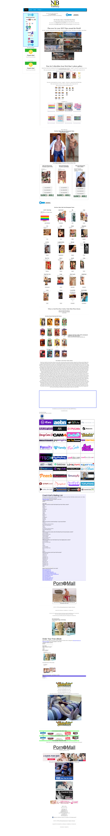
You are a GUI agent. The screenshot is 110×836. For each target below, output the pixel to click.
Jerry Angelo (42, 374)
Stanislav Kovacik (74, 384)
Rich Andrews (53, 382)
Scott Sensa (80, 383)
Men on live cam (67, 689)
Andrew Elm (69, 362)
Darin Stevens (55, 367)
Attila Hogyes (47, 363)
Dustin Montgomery (85, 368)
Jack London (66, 372)
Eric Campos (63, 369)
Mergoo (83, 378)
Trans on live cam (67, 692)
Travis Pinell (42, 386)
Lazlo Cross (46, 377)
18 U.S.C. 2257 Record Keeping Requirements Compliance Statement (64, 607)
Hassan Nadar (81, 371)
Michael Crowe (44, 379)
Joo (75, 375)
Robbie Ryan (74, 382)
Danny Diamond (47, 367)
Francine (41, 370)
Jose (76, 375)
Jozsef (87, 375)
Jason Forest (66, 373)
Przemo (83, 381)
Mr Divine (81, 379)
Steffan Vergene (81, 384)
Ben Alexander (79, 363)
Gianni (52, 371)
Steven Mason (42, 385)
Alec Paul (56, 362)
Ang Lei (72, 362)
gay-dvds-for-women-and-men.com (64, 812)
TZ (47, 385)
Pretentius (80, 381)
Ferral (87, 369)
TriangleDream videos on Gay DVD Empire (70, 742)
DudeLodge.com (64, 809)
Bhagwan (83, 363)
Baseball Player (63, 363)
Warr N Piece (81, 386)
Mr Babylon (78, 379)
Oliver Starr (86, 380)
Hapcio (78, 371)
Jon (69, 375)
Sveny (46, 385)
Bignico (86, 363)
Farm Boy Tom (84, 369)
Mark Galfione (82, 377)
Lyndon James (73, 377)
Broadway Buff (52, 30)
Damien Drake (66, 366)
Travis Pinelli (47, 386)
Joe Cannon (69, 374)
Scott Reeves (76, 383)
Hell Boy (48, 372)
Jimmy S (57, 374)
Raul (46, 382)
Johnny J (48, 375)
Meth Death (86, 378)
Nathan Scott (57, 380)
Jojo (67, 375)
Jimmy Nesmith (52, 374)
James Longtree (58, 373)
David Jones (64, 367)
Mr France (85, 379)
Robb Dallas (69, 382)
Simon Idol (56, 384)
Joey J (87, 374)
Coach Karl (58, 693)
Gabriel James (69, 370)
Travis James (86, 385)
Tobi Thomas (74, 385)
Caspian (40, 365)
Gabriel (65, 370)
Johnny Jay (51, 375)
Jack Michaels (71, 372)
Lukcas (69, 377)
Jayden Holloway (79, 373)
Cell (43, 365)
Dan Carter (70, 366)
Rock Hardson (43, 383)
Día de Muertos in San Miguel (76, 30)
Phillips (74, 381)
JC (60, 372)
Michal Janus (54, 379)
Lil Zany (57, 377)
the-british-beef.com (64, 814)
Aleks (59, 362)
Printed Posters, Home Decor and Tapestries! (48, 68)
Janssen (62, 373)
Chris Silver (77, 365)
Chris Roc (73, 365)
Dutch (41, 369)
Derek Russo (63, 368)
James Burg (49, 373)
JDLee (62, 372)
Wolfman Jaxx (86, 386)
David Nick (74, 367)
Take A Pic (50, 385)
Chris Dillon (60, 365)
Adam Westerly (50, 362)
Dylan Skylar (54, 369)
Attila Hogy (42, 363)
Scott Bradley (68, 383)
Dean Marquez (42, 368)
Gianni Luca (59, 371)
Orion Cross (41, 381)
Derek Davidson (58, 368)
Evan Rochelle (79, 369)
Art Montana (80, 362)
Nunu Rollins (82, 380)
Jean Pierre (87, 373)
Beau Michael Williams (73, 363)
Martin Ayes (46, 378)
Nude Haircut (78, 380)
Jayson (84, 373)
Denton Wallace (47, 368)
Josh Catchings (80, 375)
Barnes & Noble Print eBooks (64, 310)
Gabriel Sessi (78, 370)
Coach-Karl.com (64, 813)
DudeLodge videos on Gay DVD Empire (52, 742)
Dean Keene (87, 367)
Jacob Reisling (80, 372)
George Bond (47, 371)
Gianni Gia (55, 371)
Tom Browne (78, 385)
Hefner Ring (85, 371)
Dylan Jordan (49, 369)
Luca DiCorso (61, 377)
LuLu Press (64, 312)
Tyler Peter (68, 386)
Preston (77, 381)
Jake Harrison (42, 373)
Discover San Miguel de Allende (66, 30)
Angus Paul (76, 362)
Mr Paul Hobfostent (43, 380)
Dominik (77, 368)
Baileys (59, 363)
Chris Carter (55, 365)
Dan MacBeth (74, 366)
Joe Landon (80, 374)
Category (40, 9)
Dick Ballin (67, 368)
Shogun (53, 384)
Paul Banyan (45, 381)
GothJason (62, 371)
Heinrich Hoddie (43, 372)
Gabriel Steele (82, 370)
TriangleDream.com (64, 810)
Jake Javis (45, 373)
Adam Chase (42, 362)
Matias (68, 378)
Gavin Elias (86, 370)
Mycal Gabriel (52, 380)
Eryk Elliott (74, 369)
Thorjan (53, 385)
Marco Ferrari (77, 377)
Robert (77, 382)
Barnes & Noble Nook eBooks (64, 311)
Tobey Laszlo (69, 385)
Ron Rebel (51, 383)
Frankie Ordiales (50, 370)
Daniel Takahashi (42, 367)
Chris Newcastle (64, 365)
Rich (50, 382)
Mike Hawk (63, 379)
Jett (49, 374)
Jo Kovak (61, 374)
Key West (43, 30)
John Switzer (42, 375)
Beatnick (67, 363)
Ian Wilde (55, 372)
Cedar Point (47, 30)
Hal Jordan (74, 371)
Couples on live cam (67, 687)
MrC (75, 379)
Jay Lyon (72, 373)
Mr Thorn (48, 380)
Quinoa (86, 381)
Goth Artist (66, 371)
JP (63, 372)
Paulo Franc (60, 381)
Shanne (46, 384)
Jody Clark (65, 374)
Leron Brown (54, 377)
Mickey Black (58, 379)
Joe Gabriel (73, 374)
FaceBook (67, 817)
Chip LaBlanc (51, 365)
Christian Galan (81, 365)
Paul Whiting (56, 381)
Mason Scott (56, 378)
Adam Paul (46, 362)
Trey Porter (51, 386)
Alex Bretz (62, 362)
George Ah (42, 371)
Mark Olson (42, 378)
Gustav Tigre (71, 371)
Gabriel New (73, 370)
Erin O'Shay (70, 369)
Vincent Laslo (72, 386)
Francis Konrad (45, 370)
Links (35, 9)
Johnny (45, 375)
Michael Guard (49, 379)
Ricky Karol (65, 382)
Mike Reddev (67, 379)
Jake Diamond (85, 372)
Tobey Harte (65, 385)
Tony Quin (82, 385)
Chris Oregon (69, 365)
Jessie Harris (47, 374)
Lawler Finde (42, 377)
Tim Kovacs (61, 385)
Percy (63, 381)
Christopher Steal (49, 366)
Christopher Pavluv (43, 366)
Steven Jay (86, 384)
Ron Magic (47, 383)
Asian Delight (84, 362)
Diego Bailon (71, 368)
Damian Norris (56, 366)
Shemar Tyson (50, 384)
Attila (87, 362)
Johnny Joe (55, 375)
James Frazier (54, 373)
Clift (53, 366)
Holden (51, 372)
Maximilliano (79, 378)
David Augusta (60, 367)
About (30, 9)
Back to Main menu (64, 129)
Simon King (61, 384)
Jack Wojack (75, 372)
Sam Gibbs (59, 383)
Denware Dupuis (52, 368)
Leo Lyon (49, 377)
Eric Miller (66, 369)
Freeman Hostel (56, 370)
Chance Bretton (46, 365)
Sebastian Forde (85, 383)
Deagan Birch (83, 367)
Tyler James (64, 386)
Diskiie (75, 368)
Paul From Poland (50, 381)
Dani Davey (81, 366)
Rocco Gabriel (81, 382)
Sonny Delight (67, 384)
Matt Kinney (71, 378)
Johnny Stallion (59, 375)
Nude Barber (73, 380)
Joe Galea (76, 374)
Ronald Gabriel (55, 383)
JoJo (59, 374)
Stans (78, 384)
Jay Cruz (69, 373)
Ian (53, 372)
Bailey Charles (56, 363)
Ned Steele (60, 380)
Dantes (51, 367)
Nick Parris (69, 380)
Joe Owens (84, 374)
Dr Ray (80, 368)
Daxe (79, 367)
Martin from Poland (51, 378)
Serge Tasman (42, 384)
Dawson (77, 367)
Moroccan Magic (58, 30)
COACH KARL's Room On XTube (59, 740)
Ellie (59, 369)
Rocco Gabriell (85, 382)
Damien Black (61, 366)
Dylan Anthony (44, 369)
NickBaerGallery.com (64, 811)
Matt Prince (75, 378)
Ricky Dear (57, 382)
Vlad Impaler (77, 386)
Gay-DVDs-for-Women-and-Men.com (78, 336)
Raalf (88, 381)
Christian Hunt (86, 365)
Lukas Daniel (66, 377)
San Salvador (64, 383)
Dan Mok (78, 366)
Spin (70, 384)
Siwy (63, 384)
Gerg (49, 371)
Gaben (63, 370)
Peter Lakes (71, 381)
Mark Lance (87, 377)
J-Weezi (58, 372)
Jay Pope (75, 373)
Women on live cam (67, 690)
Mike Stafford (71, 379)
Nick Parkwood (65, 380)
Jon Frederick (72, 375)
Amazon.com (73, 21)
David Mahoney (69, 367)
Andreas (65, 362)
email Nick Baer (53, 14)
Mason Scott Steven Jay (62, 378)
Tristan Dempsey (55, 386)
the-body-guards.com (64, 815)
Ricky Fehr (61, 382)
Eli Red (57, 369)
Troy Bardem (60, 386)
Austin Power (51, 363)
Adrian (54, 362)
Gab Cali (60, 370)
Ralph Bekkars (42, 382)
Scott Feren (72, 383)
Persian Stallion (66, 381)
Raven (48, 382)
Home (26, 9)
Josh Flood (84, 375)
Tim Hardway (57, 385)
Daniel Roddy (86, 366)
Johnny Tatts (65, 375)
